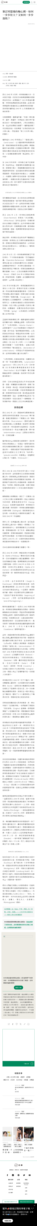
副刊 (26, 1194)
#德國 (28, 1077)
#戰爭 (22, 1077)
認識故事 (11, 1183)
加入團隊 (11, 1192)
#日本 (13, 1080)
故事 (9, 80)
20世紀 (7, 85)
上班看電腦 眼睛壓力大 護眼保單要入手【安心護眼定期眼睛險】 (18, 1151)
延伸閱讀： (8, 909)
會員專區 (18, 1183)
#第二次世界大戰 (13, 1077)
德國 (20, 83)
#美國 (32, 1080)
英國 (11, 85)
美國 (15, 85)
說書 (26, 1191)
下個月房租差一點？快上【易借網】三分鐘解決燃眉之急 (28, 1149)
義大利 (24, 83)
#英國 (26, 1080)
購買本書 (18, 987)
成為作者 (11, 1189)
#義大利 (6, 1080)
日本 (27, 83)
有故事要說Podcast (26, 1183)
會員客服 (18, 1186)
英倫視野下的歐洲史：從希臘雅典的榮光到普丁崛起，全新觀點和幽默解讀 (18, 924)
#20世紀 (19, 1080)
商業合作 (11, 1186)
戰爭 (16, 83)
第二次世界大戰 (10, 83)
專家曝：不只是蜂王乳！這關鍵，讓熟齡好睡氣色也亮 (7, 1151)
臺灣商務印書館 (12, 77)
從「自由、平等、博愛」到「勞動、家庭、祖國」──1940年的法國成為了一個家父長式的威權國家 (18, 912)
